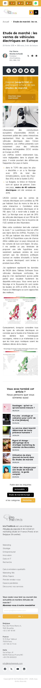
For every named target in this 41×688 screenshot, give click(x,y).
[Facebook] (5, 669)
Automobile (20, 489)
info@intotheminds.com (13, 663)
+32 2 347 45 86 (9, 631)
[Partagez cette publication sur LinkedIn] (20, 70)
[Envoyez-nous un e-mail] (5, 3)
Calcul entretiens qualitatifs (14, 569)
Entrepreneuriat (9, 552)
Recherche (7, 562)
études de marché (12, 529)
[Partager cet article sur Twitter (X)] (8, 70)
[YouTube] (17, 669)
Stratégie (6, 548)
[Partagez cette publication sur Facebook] (14, 70)
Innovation (7, 555)
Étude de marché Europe (19, 495)
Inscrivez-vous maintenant (14, 97)
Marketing (27, 500)
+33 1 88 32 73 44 (9, 644)
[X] (11, 669)
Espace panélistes (10, 583)
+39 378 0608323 (10, 657)
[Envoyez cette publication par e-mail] (32, 70)
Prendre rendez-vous (11, 579)
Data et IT (7, 559)
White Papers (8, 576)
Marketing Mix (9, 573)
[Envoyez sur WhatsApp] (26, 70)
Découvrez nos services (13, 586)
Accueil (6, 22)
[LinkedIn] (24, 669)
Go (19, 616)
